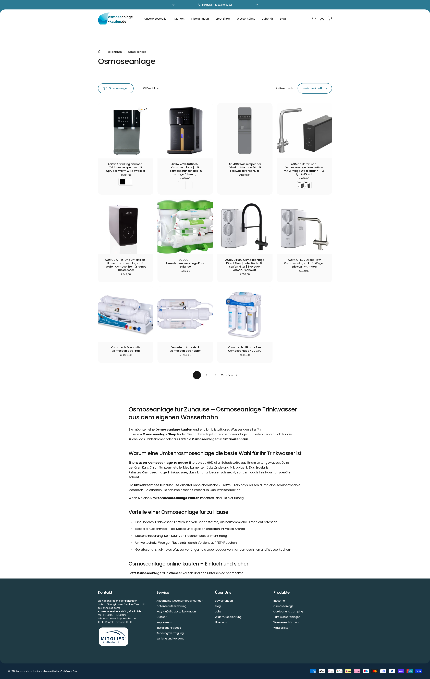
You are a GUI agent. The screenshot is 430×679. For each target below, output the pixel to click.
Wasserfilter (281, 628)
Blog (218, 606)
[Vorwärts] (256, 4)
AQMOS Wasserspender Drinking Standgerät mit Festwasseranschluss (244, 167)
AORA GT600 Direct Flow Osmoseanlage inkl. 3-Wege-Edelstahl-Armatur (304, 263)
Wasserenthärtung (286, 622)
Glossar (161, 617)
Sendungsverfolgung (170, 633)
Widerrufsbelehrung (228, 617)
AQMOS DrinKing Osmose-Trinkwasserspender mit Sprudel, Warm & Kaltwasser (125, 167)
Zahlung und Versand (170, 638)
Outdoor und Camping (288, 611)
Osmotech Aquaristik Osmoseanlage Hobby (185, 349)
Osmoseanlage (283, 606)
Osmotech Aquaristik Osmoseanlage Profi (125, 349)
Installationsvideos (168, 628)
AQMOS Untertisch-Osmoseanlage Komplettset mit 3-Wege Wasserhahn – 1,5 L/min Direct (304, 169)
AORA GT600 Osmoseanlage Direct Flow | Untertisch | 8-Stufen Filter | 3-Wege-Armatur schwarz (244, 265)
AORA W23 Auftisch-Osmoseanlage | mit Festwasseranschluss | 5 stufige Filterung (185, 169)
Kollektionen (115, 52)
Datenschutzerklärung (171, 606)
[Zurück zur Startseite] (99, 52)
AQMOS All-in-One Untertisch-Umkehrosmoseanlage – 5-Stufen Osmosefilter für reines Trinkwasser (125, 265)
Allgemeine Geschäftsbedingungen (179, 600)
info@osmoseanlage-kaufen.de (117, 618)
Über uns (221, 622)
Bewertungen (224, 600)
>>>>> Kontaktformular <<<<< (115, 622)
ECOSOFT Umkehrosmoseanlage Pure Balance (185, 263)
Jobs (218, 611)
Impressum (163, 622)
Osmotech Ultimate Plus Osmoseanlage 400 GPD (244, 349)
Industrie (279, 600)
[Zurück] (173, 4)
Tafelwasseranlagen (286, 617)
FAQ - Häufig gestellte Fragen (176, 611)
